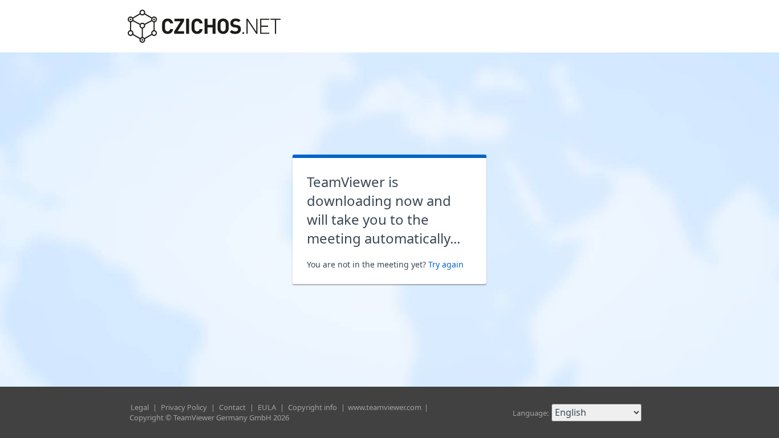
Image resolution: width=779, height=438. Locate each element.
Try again (446, 264)
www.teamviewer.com (385, 407)
